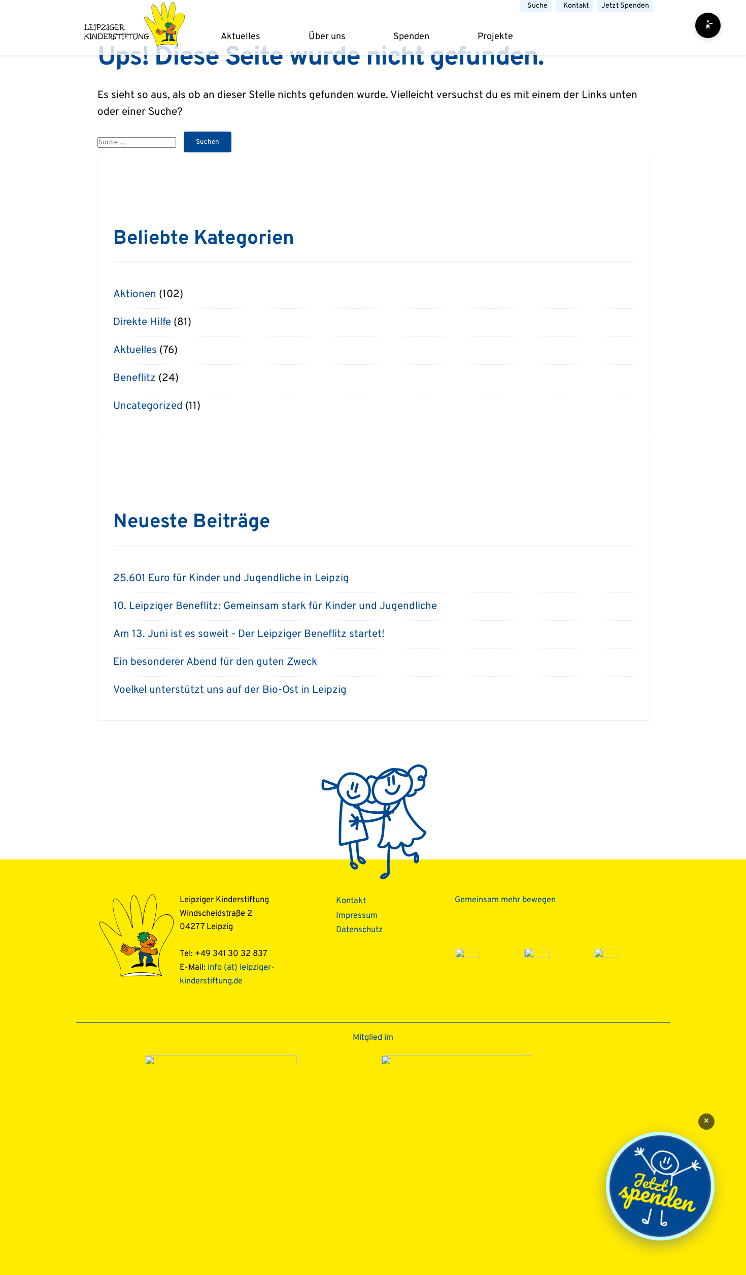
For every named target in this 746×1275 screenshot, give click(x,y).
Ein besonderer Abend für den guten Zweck (215, 662)
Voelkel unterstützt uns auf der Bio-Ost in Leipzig (230, 690)
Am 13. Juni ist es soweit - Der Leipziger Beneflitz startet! (249, 634)
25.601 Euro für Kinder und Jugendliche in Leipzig (231, 578)
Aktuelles (240, 37)
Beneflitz (134, 378)
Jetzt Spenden (625, 6)
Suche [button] (537, 6)
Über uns (327, 37)
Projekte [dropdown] (495, 37)
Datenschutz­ (359, 930)
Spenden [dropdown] (411, 37)
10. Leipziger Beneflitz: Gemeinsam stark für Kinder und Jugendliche (275, 606)
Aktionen (134, 294)
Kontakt (576, 6)
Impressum (357, 915)
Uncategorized (148, 406)
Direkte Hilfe (142, 322)
